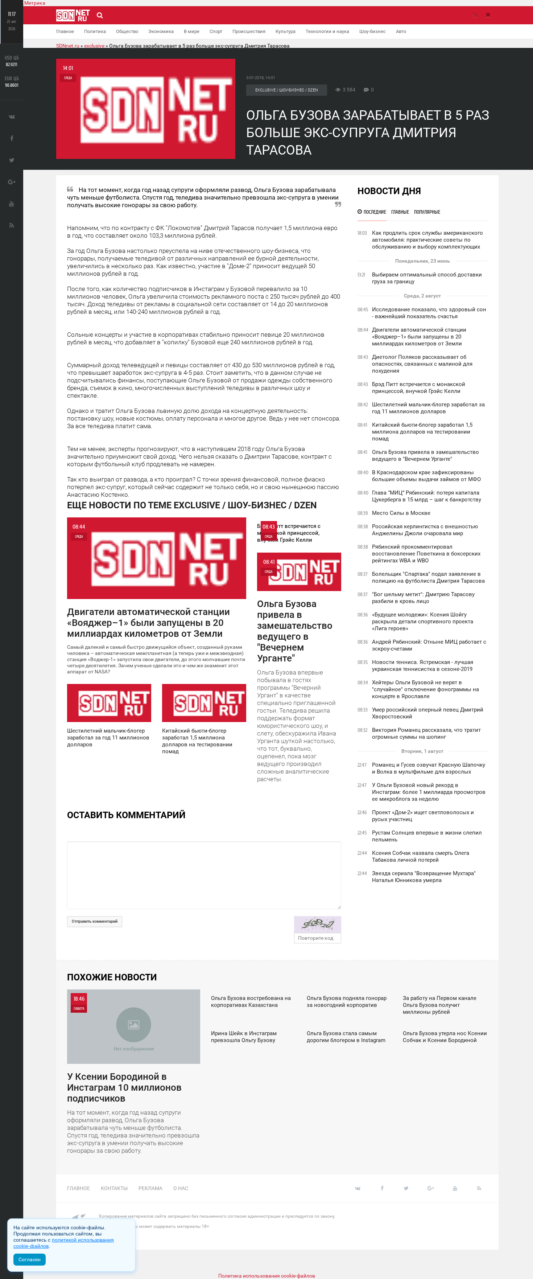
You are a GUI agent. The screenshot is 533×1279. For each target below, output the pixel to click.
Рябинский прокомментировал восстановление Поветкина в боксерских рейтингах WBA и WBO (426, 554)
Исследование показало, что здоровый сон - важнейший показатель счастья (429, 313)
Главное (65, 31)
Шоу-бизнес (372, 31)
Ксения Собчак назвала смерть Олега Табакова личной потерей (420, 856)
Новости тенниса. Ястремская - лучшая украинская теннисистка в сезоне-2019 (422, 665)
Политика (95, 31)
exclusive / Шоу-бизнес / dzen (286, 90)
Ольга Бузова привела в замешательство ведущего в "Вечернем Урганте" (425, 455)
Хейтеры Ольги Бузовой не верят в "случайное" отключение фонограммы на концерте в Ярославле (425, 689)
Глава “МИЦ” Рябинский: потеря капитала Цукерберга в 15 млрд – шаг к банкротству (426, 496)
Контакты (114, 1188)
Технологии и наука (327, 31)
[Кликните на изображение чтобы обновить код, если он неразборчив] (317, 924)
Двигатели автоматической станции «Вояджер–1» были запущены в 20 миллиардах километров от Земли (419, 337)
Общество (127, 31)
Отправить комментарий (94, 921)
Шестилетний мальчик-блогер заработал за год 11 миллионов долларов (428, 408)
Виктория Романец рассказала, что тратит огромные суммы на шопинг (426, 733)
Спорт (216, 31)
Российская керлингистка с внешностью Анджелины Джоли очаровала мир (425, 530)
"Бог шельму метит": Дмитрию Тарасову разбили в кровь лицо (423, 597)
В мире (191, 31)
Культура (286, 31)
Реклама (150, 1188)
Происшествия (248, 31)
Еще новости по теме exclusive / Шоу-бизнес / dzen (192, 505)
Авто (401, 31)
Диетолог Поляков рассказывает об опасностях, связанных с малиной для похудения (422, 364)
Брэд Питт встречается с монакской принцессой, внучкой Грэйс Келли (418, 387)
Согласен (29, 1259)
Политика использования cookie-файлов (266, 1276)
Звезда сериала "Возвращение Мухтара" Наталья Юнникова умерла (424, 877)
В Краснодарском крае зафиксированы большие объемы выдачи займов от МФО (426, 476)
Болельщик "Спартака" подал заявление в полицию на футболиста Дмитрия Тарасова (428, 577)
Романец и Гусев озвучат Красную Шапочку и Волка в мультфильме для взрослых (428, 768)
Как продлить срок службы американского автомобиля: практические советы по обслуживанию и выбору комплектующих (427, 240)
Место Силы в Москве (401, 513)
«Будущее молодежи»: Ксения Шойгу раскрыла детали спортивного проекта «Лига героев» (422, 621)
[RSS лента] (475, 15)
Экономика (161, 31)
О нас (180, 1188)
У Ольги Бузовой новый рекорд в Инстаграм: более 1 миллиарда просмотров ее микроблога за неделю (429, 792)
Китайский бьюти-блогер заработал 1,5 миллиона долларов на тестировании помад (422, 432)
